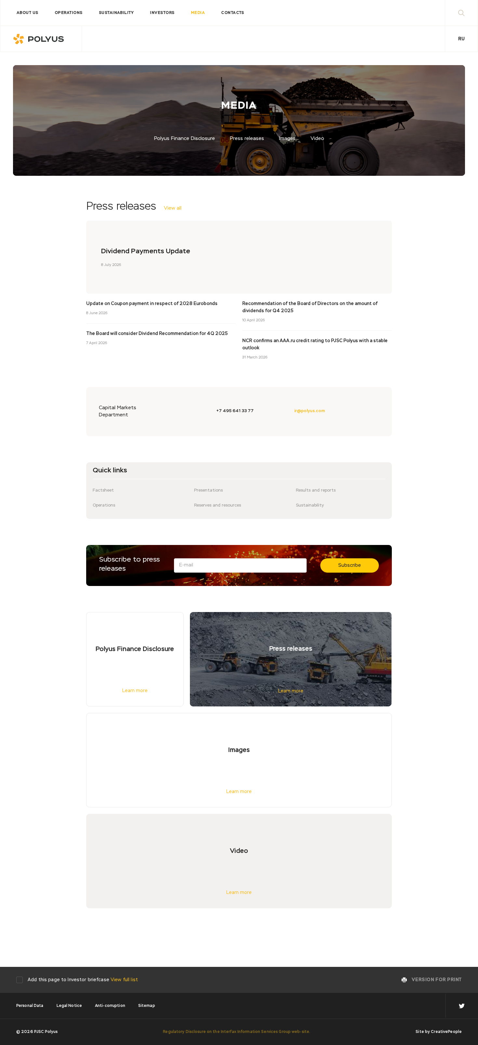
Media (198, 13)
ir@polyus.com (309, 411)
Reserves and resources (217, 505)
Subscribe (349, 565)
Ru (461, 39)
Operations (69, 13)
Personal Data (30, 1006)
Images (287, 138)
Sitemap (146, 1006)
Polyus (41, 39)
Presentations (208, 490)
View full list (124, 980)
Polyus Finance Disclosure (184, 138)
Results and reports (316, 490)
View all (172, 208)
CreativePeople (446, 1032)
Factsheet (103, 490)
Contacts (232, 13)
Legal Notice (69, 1006)
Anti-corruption (110, 1006)
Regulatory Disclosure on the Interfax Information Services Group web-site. (236, 1032)
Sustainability (116, 13)
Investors (162, 13)
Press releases (247, 138)
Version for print (437, 980)
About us (27, 13)
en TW (461, 1006)
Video (317, 138)
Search (461, 13)
